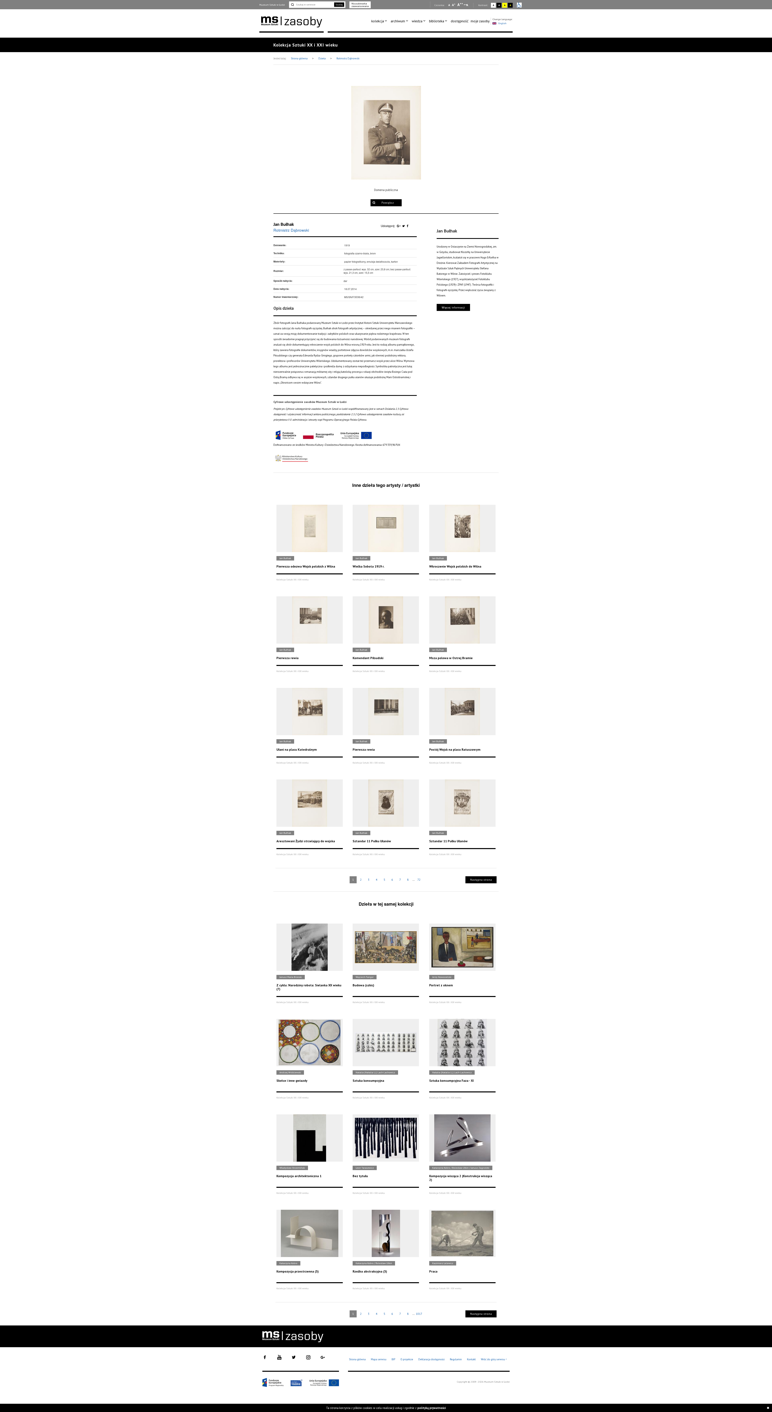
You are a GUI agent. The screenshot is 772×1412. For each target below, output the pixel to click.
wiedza (417, 21)
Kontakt (471, 1359)
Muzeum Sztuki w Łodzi (272, 4)
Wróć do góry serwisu (494, 1359)
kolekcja (377, 21)
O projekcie (406, 1359)
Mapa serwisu (378, 1359)
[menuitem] (379, 21)
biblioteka (436, 21)
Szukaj (339, 4)
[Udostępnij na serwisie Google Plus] (399, 226)
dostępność (459, 21)
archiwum (398, 21)
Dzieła (322, 58)
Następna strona (481, 879)
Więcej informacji (453, 307)
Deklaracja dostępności (431, 1359)
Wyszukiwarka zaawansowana (360, 5)
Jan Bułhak (283, 224)
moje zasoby (480, 21)
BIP (393, 1359)
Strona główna (299, 58)
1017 (419, 1314)
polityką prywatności (431, 1408)
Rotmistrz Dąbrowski (348, 58)
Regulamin (456, 1359)
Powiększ (388, 202)
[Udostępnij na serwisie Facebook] (407, 226)
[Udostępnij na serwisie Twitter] (404, 226)
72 (419, 879)
